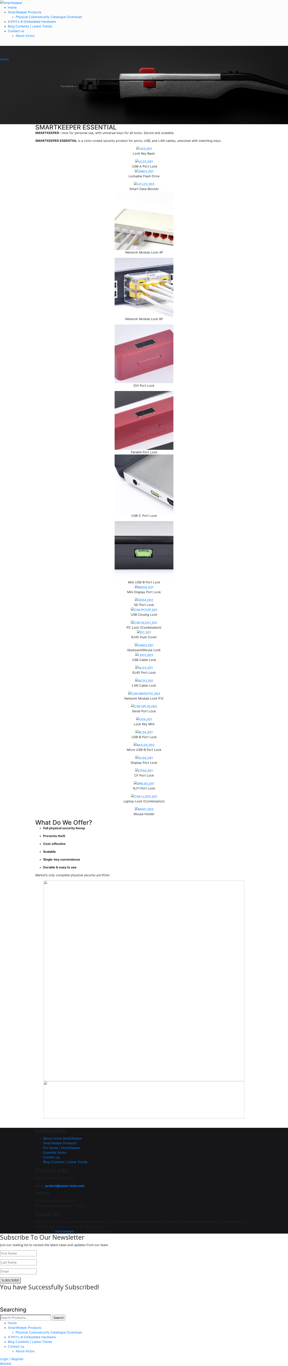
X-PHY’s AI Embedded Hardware (32, 22)
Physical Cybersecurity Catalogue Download (49, 17)
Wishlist (5, 1364)
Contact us (16, 31)
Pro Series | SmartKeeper (61, 1148)
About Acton (25, 36)
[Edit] (37, 1121)
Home (12, 7)
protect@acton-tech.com (64, 1186)
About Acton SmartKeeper (62, 1138)
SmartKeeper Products (24, 12)
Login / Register (12, 1359)
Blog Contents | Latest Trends (30, 26)
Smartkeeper (64, 1231)
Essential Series (54, 1152)
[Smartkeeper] (11, 2)
